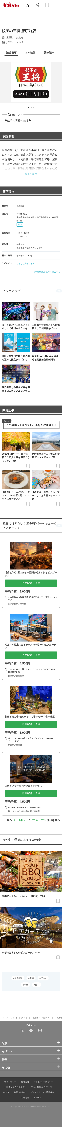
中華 (26, 984)
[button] (28, 107)
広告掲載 (25, 1097)
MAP (20, 224)
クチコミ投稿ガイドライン (41, 1086)
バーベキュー (20, 820)
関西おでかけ (32, 1017)
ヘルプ (6, 1092)
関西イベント (48, 1017)
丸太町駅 (18, 978)
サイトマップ (10, 1081)
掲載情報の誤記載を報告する (47, 271)
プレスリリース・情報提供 (42, 1092)
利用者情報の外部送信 (14, 1086)
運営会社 (37, 1097)
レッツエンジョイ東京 (13, 1017)
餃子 (37, 984)
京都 (32, 978)
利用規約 (25, 1081)
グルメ (44, 978)
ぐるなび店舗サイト (25, 263)
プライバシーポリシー (43, 1081)
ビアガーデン (38, 820)
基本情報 (8, 191)
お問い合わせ (20, 1092)
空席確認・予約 (31, 583)
